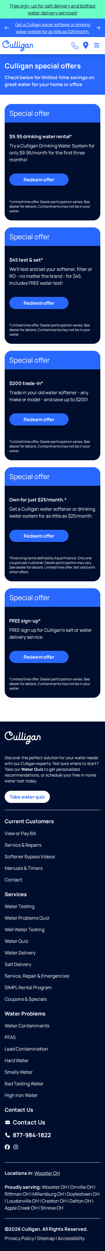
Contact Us (29, 1122)
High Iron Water (21, 1095)
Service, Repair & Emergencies (37, 976)
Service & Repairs (23, 845)
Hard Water (17, 1060)
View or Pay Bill (20, 833)
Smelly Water (19, 1072)
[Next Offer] (98, 27)
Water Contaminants (27, 1025)
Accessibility (71, 1238)
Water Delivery (20, 952)
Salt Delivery (18, 964)
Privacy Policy (19, 1238)
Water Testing (19, 906)
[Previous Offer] (6, 27)
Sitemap (46, 1238)
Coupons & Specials (26, 999)
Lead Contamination (26, 1049)
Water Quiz (16, 941)
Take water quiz (27, 797)
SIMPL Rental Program (28, 987)
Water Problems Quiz (27, 918)
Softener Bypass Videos (30, 856)
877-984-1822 (32, 1135)
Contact (13, 879)
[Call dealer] (75, 45)
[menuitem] (86, 45)
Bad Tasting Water (24, 1083)
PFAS (10, 1037)
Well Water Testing (24, 929)
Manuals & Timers (24, 868)
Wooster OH (47, 1173)
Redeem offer (39, 179)
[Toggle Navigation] (97, 45)
